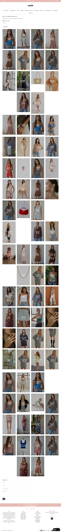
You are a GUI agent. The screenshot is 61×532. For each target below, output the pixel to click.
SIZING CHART (23, 519)
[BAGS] (37, 77)
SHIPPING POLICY (23, 514)
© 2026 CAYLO (4, 530)
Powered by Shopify (10, 530)
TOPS (18, 10)
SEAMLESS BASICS (48, 10)
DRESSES (21, 10)
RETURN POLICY (23, 515)
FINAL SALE (37, 522)
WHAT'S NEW (6, 10)
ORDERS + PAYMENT (23, 516)
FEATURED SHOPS (13, 10)
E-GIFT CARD (23, 512)
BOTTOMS (41, 10)
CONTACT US (23, 513)
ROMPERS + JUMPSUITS (29, 10)
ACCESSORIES (55, 10)
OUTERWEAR (36, 10)
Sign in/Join (53, 1)
